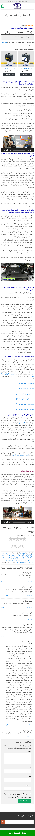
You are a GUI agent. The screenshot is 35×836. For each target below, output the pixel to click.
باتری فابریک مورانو (17, 555)
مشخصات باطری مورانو (20, 563)
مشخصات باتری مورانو (16, 561)
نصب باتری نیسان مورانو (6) (25, 388)
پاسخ (2, 581)
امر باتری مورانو (26, 555)
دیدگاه (29, 751)
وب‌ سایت (28, 785)
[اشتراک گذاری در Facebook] (22, 546)
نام (30, 767)
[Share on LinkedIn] (12, 546)
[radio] (24, 539)
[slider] (19, 150)
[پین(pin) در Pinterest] (15, 546)
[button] (32, 6)
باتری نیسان (17, 13)
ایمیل (29, 776)
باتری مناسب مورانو (7, 555)
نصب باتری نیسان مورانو (26, 383)
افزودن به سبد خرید (26, 74)
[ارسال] (3, 822)
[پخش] (31, 150)
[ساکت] (7, 150)
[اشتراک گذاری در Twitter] (19, 546)
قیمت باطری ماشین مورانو (9, 559)
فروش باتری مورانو (21, 559)
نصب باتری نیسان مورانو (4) (25, 399)
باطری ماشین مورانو (11, 557)
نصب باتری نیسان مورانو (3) (25, 404)
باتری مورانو (29, 557)
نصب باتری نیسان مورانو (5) (25, 394)
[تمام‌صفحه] (4, 150)
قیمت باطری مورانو (27, 561)
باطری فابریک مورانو (21, 557)
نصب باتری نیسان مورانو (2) (25, 409)
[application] (17, 143)
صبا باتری (22, 422)
